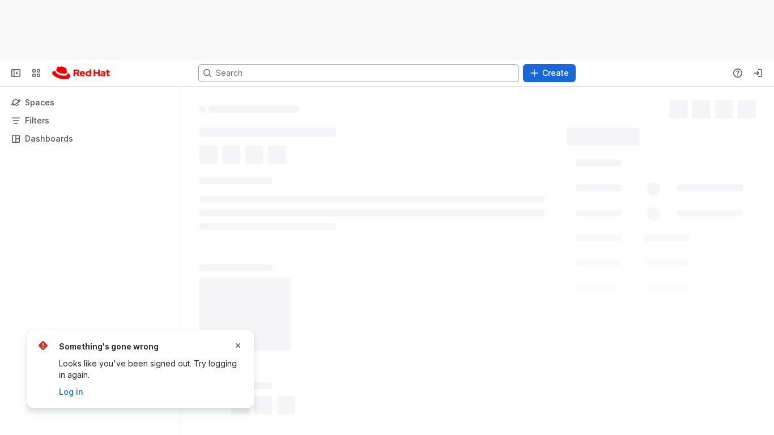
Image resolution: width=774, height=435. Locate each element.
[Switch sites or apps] (36, 73)
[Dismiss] (238, 345)
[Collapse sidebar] (16, 73)
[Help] (738, 73)
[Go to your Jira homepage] (81, 73)
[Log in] (758, 73)
